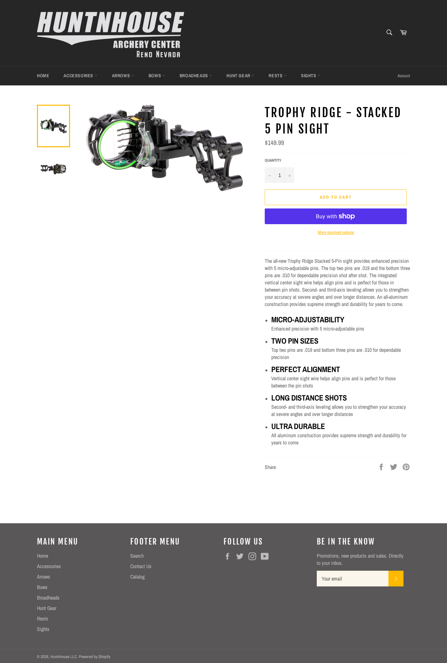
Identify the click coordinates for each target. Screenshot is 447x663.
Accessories (78, 76)
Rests (276, 76)
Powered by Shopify (94, 656)
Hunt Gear (238, 76)
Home (43, 76)
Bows (155, 76)
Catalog (137, 576)
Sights (309, 76)
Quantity (273, 160)
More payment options (336, 232)
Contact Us (141, 566)
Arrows (121, 76)
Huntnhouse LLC (63, 656)
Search (137, 555)
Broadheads (194, 76)
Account (404, 76)
